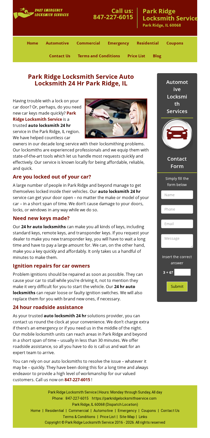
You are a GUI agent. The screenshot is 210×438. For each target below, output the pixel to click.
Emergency (118, 43)
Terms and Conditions (99, 55)
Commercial (88, 43)
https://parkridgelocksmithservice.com (124, 398)
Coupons (174, 43)
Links (143, 417)
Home (32, 43)
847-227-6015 (113, 17)
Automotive (57, 43)
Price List (136, 55)
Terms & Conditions (79, 417)
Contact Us (59, 55)
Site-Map (127, 417)
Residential (148, 43)
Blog (157, 55)
